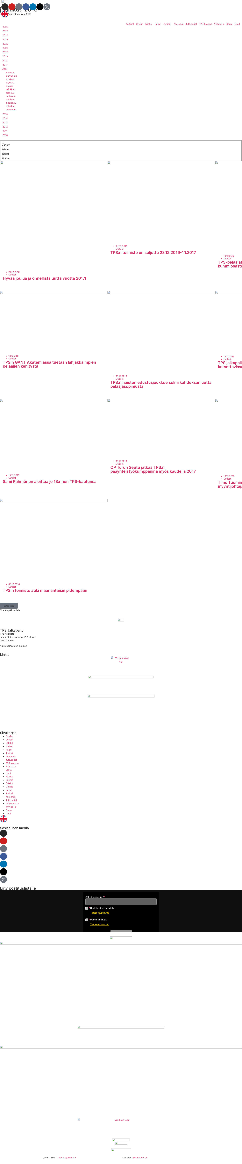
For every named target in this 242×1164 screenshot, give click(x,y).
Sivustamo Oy (140, 1157)
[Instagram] (4, 6)
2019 (5, 56)
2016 (4, 68)
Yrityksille (219, 24)
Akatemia (178, 24)
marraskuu (11, 75)
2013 (5, 122)
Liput (237, 24)
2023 (5, 39)
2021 (5, 47)
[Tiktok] (18, 6)
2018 (5, 60)
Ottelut (139, 24)
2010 (5, 135)
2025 (5, 31)
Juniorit (167, 24)
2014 (5, 118)
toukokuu (11, 96)
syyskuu (10, 82)
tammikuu (11, 109)
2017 (5, 64)
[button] (9, 606)
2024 (5, 35)
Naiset (158, 24)
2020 (5, 52)
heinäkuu (10, 89)
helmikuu (10, 106)
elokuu (9, 86)
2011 (5, 130)
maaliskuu (11, 102)
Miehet (149, 24)
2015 (5, 114)
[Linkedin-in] (32, 6)
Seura (229, 24)
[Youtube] (11, 6)
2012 (5, 126)
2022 (5, 43)
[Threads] (39, 6)
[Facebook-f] (25, 6)
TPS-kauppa (205, 24)
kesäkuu (10, 92)
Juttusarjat (191, 24)
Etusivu (9, 736)
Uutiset (130, 24)
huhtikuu (10, 99)
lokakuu (10, 79)
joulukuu (10, 72)
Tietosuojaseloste (66, 1157)
